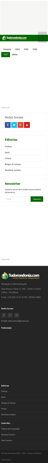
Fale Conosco (6, 440)
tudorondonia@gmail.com (18, 321)
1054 (17, 49)
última (14, 54)
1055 (26, 49)
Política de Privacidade (10, 429)
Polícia (8, 158)
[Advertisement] (24, 82)
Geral (7, 152)
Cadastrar (37, 199)
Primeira (7, 49)
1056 (34, 49)
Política (8, 146)
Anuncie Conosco (8, 435)
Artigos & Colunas (13, 164)
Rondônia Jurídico (13, 170)
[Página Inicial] (14, 38)
